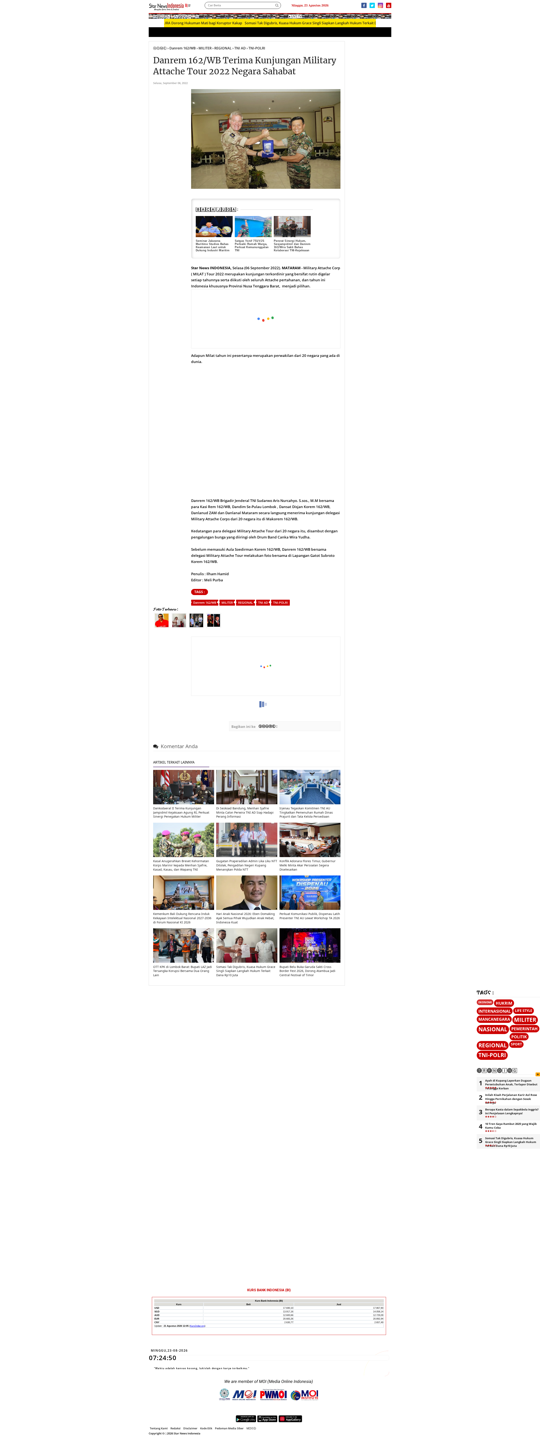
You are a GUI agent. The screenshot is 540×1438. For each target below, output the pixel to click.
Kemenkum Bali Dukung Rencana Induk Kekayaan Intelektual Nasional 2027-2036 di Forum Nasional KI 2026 (182, 918)
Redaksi (175, 1428)
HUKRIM (504, 1003)
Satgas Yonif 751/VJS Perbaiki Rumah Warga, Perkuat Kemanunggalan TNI (252, 245)
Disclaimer (190, 1428)
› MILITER (204, 48)
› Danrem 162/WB (181, 48)
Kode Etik (206, 1428)
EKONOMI (485, 1002)
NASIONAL (492, 1029)
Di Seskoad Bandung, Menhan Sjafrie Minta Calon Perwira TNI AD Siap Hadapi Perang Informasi (245, 812)
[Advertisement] (266, 319)
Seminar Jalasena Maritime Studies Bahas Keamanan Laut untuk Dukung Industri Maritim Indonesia (213, 247)
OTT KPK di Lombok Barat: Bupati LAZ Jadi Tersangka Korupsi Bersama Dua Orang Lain (182, 971)
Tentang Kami (159, 1428)
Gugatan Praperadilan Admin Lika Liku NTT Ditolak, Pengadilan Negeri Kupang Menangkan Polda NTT (246, 865)
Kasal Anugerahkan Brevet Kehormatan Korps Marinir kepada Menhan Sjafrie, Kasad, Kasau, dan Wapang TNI (181, 865)
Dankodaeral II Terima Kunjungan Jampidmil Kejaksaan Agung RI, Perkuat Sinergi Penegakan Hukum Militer (181, 812)
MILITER (227, 603)
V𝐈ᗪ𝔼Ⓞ (251, 1428)
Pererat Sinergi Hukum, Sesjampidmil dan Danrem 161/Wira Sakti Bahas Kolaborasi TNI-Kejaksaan (292, 245)
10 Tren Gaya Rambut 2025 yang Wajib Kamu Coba (511, 1125)
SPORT (516, 1044)
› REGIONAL (222, 48)
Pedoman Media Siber (229, 1428)
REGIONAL (245, 603)
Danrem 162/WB (204, 603)
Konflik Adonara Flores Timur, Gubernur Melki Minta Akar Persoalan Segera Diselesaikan (307, 865)
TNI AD (263, 603)
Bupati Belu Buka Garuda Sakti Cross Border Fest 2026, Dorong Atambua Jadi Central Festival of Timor (307, 971)
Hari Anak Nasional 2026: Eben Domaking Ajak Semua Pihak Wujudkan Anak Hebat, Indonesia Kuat (245, 918)
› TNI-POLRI (256, 48)
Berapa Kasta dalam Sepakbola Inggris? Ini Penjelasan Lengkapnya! (512, 1111)
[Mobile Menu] (389, 16)
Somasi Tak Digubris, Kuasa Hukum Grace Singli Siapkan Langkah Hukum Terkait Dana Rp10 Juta (269, 23)
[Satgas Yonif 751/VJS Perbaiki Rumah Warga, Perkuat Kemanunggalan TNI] (253, 226)
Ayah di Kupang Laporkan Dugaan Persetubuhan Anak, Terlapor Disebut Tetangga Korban (511, 1084)
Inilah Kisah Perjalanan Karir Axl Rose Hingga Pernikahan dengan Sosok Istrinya (511, 1098)
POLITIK (519, 1037)
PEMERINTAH (524, 1029)
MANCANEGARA (494, 1019)
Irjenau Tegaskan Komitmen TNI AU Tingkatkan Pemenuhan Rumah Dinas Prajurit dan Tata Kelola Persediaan (306, 812)
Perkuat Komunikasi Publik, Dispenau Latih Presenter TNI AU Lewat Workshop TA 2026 (309, 916)
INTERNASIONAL (494, 1011)
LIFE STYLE (523, 1010)
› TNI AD (239, 48)
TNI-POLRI (280, 603)
